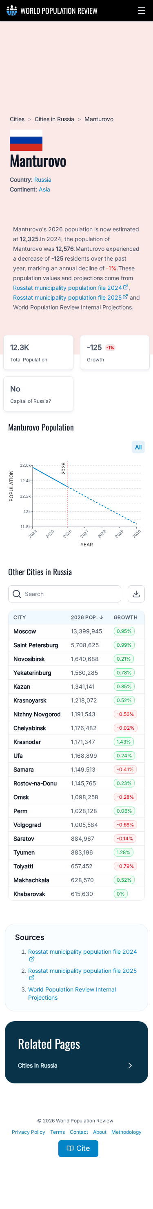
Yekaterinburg (32, 672)
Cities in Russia (54, 118)
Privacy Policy (28, 1132)
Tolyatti (23, 866)
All (138, 447)
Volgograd (27, 824)
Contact (79, 1132)
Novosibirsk (29, 658)
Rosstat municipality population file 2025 (67, 297)
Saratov (23, 838)
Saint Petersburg (35, 644)
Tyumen (24, 852)
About (99, 1132)
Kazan (21, 686)
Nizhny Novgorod (37, 714)
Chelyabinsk (29, 727)
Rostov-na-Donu (35, 783)
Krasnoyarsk (30, 700)
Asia (44, 189)
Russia (42, 179)
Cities (17, 118)
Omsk (21, 797)
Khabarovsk (29, 893)
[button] (141, 10)
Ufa (18, 755)
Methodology (126, 1132)
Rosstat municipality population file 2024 (67, 287)
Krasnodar (27, 741)
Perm (20, 810)
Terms (57, 1132)
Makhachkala (31, 879)
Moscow (24, 631)
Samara (23, 769)
